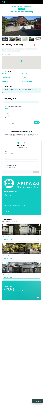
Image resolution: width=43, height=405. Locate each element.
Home (12, 6)
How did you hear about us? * (11, 165)
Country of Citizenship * (10, 160)
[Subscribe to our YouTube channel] (8, 212)
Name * (6, 151)
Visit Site (36, 122)
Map (21, 6)
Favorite (31, 44)
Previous (8, 172)
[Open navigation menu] (40, 2)
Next (35, 172)
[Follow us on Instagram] (5, 212)
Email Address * (8, 156)
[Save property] (39, 225)
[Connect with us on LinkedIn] (7, 212)
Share (38, 44)
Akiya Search (16, 6)
